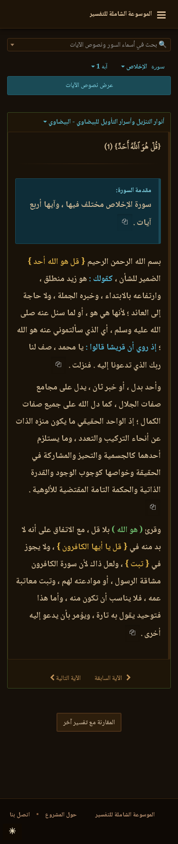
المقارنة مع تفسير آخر (89, 722)
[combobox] (89, 44)
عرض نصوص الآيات (89, 85)
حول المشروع (61, 815)
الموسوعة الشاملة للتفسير (125, 815)
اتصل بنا (19, 815)
